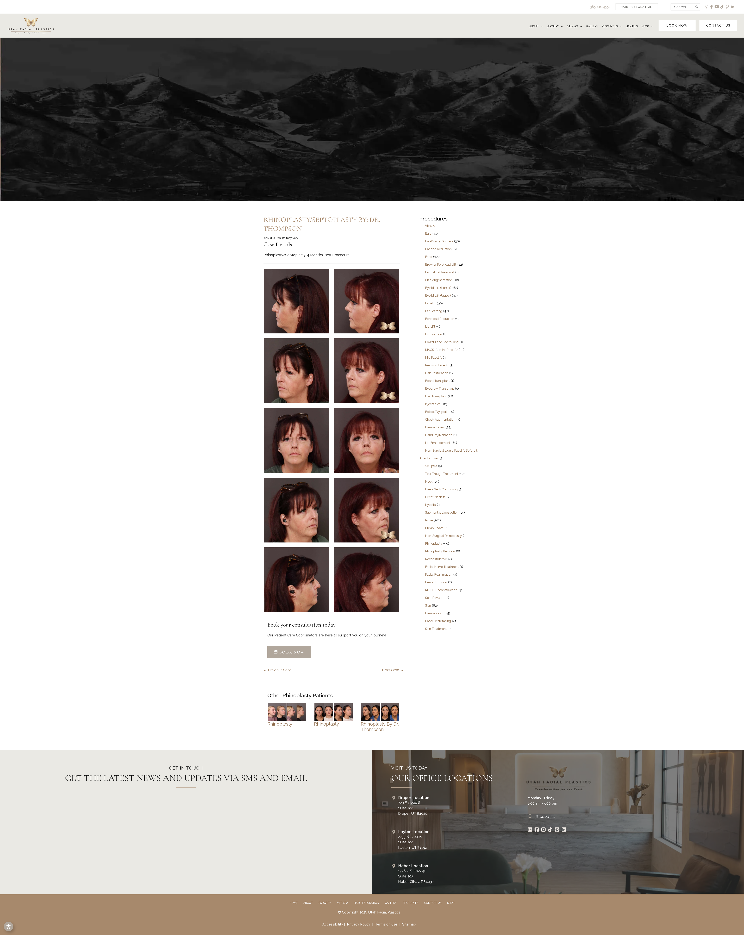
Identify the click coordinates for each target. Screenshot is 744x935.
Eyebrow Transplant (439, 388)
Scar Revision (434, 598)
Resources (410, 902)
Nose (429, 520)
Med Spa (342, 902)
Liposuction (433, 334)
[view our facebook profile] (711, 6)
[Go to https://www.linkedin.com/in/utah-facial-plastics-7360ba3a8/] (563, 830)
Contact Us (432, 902)
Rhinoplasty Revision (440, 551)
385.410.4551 (600, 7)
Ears (428, 233)
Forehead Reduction (439, 319)
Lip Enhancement (437, 443)
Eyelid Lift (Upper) (438, 295)
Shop (450, 902)
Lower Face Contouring (442, 342)
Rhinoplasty (279, 724)
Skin (428, 605)
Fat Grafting (433, 311)
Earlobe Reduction (438, 249)
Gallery (391, 902)
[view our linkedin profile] (732, 6)
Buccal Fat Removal (439, 272)
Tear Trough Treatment (441, 474)
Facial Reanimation (438, 574)
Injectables (433, 404)
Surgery (325, 902)
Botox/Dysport (436, 412)
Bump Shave (434, 528)
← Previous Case (277, 670)
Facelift (430, 303)
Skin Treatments (436, 629)
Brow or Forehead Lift (440, 264)
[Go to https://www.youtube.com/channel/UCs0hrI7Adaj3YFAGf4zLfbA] (543, 830)
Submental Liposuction (441, 512)
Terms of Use (386, 924)
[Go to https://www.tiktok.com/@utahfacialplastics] (550, 830)
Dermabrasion (435, 613)
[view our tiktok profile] (722, 6)
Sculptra (431, 466)
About (308, 902)
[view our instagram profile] (706, 6)
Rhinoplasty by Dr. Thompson (380, 726)
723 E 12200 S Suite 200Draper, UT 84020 (412, 808)
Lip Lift (430, 326)
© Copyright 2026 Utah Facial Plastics (369, 912)
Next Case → (393, 670)
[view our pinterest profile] (727, 6)
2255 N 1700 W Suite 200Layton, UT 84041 (412, 842)
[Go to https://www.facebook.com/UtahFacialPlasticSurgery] (536, 830)
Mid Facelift (433, 357)
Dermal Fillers (435, 427)
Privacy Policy (358, 924)
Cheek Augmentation (440, 419)
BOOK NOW (291, 652)
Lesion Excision (436, 582)
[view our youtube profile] (717, 6)
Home (294, 902)
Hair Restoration (436, 373)
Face (428, 257)
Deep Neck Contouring (441, 489)
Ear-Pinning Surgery (439, 241)
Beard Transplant (437, 381)
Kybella (430, 505)
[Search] (697, 6)
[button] (636, 6)
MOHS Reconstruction (441, 590)
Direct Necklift (435, 497)
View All (431, 226)
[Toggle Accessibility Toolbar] (8, 926)
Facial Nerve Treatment (442, 567)
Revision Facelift (437, 365)
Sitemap (408, 924)
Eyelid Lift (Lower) (438, 288)
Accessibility (332, 924)
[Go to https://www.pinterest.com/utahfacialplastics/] (557, 830)
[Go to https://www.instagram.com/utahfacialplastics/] (530, 830)
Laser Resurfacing (438, 621)
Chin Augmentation (439, 280)
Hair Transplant (436, 396)
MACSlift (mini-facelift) (441, 350)
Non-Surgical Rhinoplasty (443, 536)
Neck (428, 481)
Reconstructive (436, 559)
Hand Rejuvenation (438, 435)
